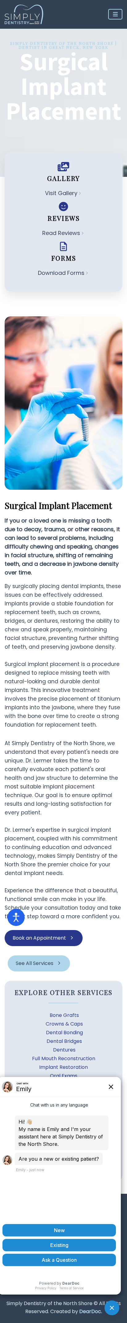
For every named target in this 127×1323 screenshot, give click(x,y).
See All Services (34, 963)
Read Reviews (61, 233)
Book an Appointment (39, 937)
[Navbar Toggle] (115, 14)
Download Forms (61, 273)
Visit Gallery (61, 193)
